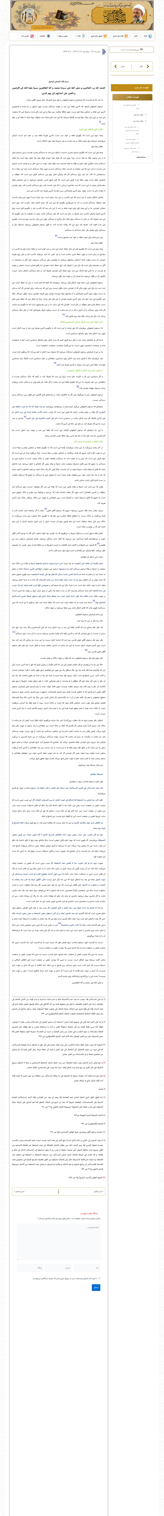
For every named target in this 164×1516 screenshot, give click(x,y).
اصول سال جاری (96, 36)
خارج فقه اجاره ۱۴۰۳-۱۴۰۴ (130, 50)
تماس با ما (25, 36)
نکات (79, 36)
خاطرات (42, 36)
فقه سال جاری (118, 36)
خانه (145, 36)
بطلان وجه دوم (138, 121)
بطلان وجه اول (138, 115)
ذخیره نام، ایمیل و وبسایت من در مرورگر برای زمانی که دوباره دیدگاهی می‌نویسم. (65, 1278)
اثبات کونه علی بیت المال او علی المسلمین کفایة (132, 130)
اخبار (135, 36)
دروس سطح (63, 36)
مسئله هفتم (141, 157)
